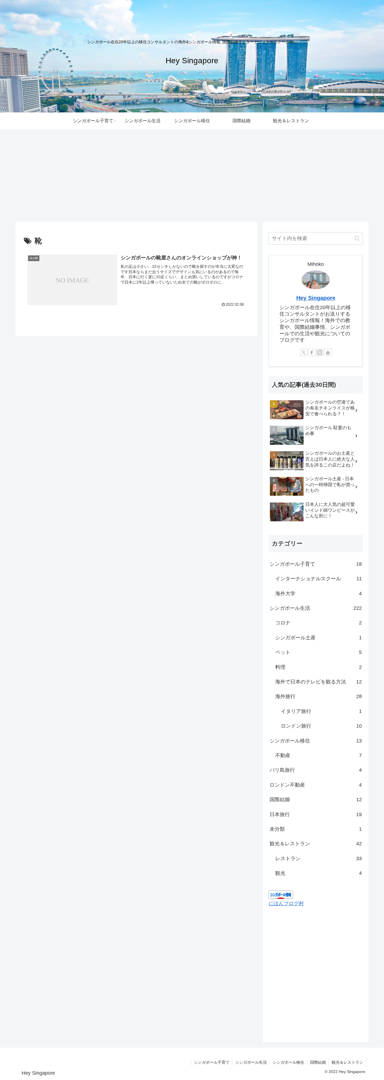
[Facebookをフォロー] (311, 352)
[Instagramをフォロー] (319, 352)
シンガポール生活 (251, 1062)
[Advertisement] (192, 175)
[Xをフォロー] (303, 352)
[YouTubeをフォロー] (327, 352)
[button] (357, 238)
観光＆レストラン (347, 1062)
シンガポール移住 (288, 1062)
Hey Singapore (315, 298)
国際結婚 (318, 1062)
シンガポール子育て (211, 1062)
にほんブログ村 (286, 903)
